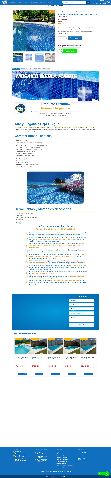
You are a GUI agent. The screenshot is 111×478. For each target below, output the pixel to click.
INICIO (59, 11)
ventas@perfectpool (20, 455)
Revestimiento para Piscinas (68, 11)
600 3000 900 (18, 451)
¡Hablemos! (101, 473)
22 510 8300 (39, 452)
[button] (13, 356)
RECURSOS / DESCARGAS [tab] (42, 69)
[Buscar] (88, 2)
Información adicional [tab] (27, 69)
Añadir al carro (74, 38)
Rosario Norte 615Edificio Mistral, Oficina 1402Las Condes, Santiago (20, 458)
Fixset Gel (30, 213)
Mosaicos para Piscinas (81, 11)
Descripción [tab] (16, 69)
